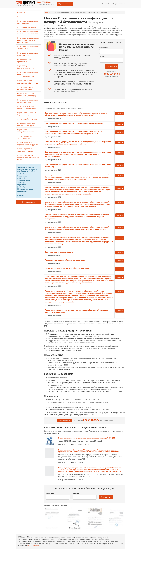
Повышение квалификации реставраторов (27, 22)
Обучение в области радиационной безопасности (28, 82)
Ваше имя (103, 47)
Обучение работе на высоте (27, 119)
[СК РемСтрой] (74, 519)
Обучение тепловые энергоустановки (24, 137)
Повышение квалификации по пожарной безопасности (27, 33)
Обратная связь (33, 546)
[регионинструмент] (53, 518)
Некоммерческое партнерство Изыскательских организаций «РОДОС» (87, 438)
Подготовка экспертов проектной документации (27, 107)
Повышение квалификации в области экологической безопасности (28, 40)
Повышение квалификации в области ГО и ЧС (28, 48)
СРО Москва (49, 12)
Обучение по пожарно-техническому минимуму (26, 94)
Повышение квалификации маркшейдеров (27, 54)
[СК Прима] (116, 519)
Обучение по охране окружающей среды (25, 88)
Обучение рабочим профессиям (24, 60)
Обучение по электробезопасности (25, 131)
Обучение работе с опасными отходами (25, 150)
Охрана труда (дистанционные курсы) (26, 67)
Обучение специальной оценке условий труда (26, 124)
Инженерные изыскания (26, 27)
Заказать (120, 114)
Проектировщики (24, 17)
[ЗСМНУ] (95, 519)
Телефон (102, 56)
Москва (105, 4)
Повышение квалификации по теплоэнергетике (27, 101)
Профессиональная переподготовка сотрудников (28, 143)
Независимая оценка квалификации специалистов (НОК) (28, 157)
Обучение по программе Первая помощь (26, 114)
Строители (21, 13)
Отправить (112, 66)
